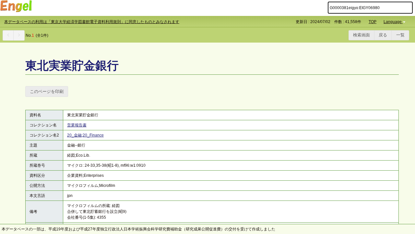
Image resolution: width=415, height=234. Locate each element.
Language (393, 22)
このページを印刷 (47, 91)
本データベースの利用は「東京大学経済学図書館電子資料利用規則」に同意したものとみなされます (91, 22)
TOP (372, 22)
